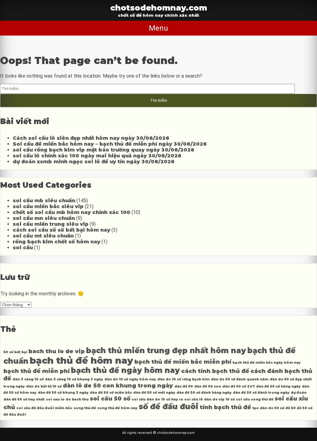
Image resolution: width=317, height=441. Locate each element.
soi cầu (23, 247)
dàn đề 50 (183, 386)
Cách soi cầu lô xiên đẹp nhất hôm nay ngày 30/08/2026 (91, 138)
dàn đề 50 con (207, 386)
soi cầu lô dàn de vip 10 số (209, 399)
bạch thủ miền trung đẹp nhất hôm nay (166, 350)
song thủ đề (84, 408)
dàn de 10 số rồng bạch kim (183, 379)
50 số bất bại (15, 352)
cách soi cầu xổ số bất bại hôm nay (61, 230)
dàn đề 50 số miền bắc (111, 393)
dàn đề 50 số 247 (238, 386)
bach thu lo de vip (56, 351)
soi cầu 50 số (110, 398)
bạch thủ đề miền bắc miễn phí (182, 361)
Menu (158, 28)
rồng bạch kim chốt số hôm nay (56, 242)
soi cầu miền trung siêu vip (51, 224)
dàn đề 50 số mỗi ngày (154, 393)
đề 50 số (304, 408)
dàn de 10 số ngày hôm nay (130, 379)
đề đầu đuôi (14, 415)
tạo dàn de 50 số (268, 408)
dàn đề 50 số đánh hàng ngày (204, 393)
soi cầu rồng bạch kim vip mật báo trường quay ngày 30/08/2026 (103, 150)
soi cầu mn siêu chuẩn (44, 218)
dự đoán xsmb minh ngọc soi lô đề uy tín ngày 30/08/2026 (94, 162)
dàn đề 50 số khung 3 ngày (63, 393)
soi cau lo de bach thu (67, 399)
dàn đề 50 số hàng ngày (278, 386)
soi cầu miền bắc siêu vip (48, 206)
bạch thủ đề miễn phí (36, 371)
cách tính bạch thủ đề (215, 371)
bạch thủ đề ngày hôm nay (125, 370)
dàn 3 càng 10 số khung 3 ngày (74, 379)
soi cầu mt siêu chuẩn (43, 236)
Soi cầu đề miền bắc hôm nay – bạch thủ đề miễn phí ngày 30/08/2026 (110, 144)
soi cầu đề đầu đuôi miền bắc (44, 408)
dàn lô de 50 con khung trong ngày (118, 385)
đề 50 (290, 408)
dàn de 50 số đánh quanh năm (239, 379)
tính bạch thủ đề (225, 407)
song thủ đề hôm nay (117, 408)
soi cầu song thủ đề (254, 399)
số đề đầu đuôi (168, 406)
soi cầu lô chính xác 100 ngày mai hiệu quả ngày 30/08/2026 (97, 156)
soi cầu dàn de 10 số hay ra (157, 399)
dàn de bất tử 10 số (44, 386)
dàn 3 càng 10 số (28, 379)
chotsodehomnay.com (158, 7)
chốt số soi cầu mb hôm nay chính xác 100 (71, 212)
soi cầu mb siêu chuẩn (44, 200)
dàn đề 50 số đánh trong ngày (261, 393)
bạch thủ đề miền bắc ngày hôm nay (266, 363)
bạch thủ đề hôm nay (81, 360)
